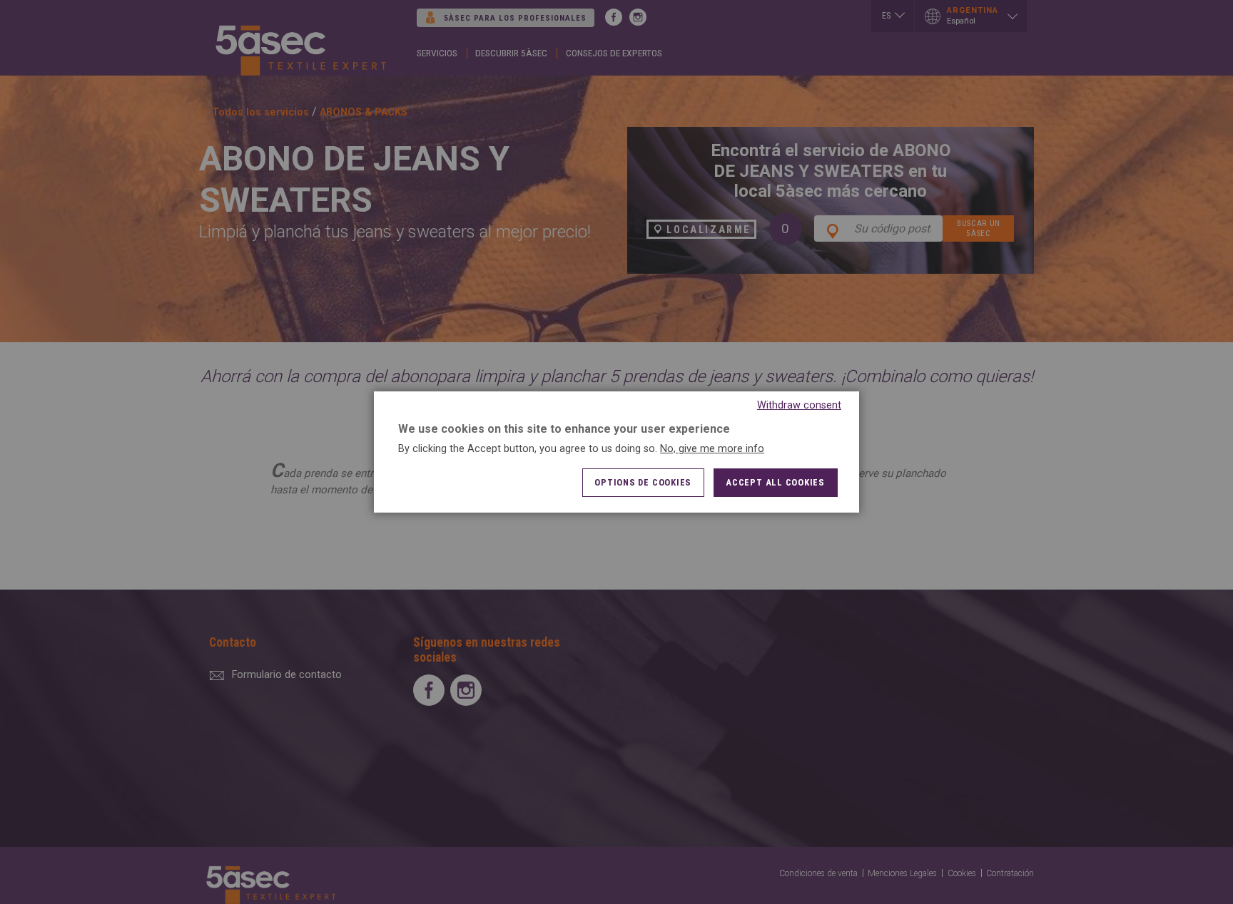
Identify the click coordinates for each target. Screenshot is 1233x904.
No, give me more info (712, 449)
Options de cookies (642, 482)
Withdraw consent (799, 405)
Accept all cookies (775, 482)
